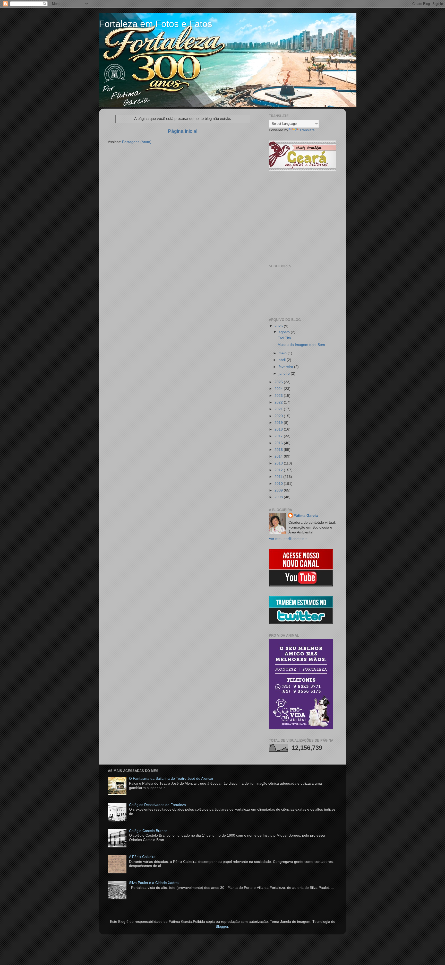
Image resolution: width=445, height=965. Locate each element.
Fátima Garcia (306, 515)
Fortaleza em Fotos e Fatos (155, 24)
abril (283, 360)
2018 (279, 429)
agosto (285, 332)
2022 (279, 402)
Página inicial (182, 131)
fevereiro (286, 367)
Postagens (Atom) (136, 142)
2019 (279, 423)
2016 (279, 443)
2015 (279, 450)
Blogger (222, 926)
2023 (279, 396)
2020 (279, 416)
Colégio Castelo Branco (148, 831)
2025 (279, 382)
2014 (279, 456)
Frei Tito (284, 338)
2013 (279, 463)
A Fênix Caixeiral (142, 857)
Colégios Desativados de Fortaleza (157, 805)
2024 (279, 389)
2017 (279, 436)
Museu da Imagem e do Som (301, 345)
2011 (279, 477)
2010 (279, 484)
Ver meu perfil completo (288, 539)
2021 (279, 409)
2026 (279, 326)
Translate (307, 130)
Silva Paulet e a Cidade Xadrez (154, 883)
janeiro (285, 373)
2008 (279, 497)
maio (283, 353)
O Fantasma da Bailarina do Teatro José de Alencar (171, 778)
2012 (279, 470)
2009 (279, 490)
